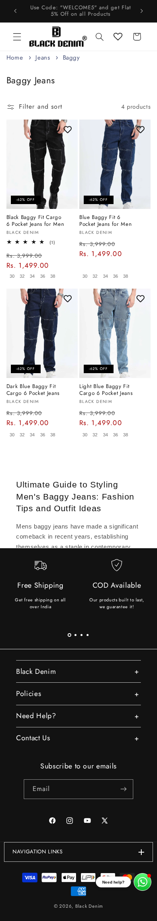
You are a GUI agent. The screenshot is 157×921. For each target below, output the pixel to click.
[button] (17, 36)
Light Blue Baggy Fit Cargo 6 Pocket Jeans (105, 390)
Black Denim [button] (36, 671)
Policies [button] (28, 693)
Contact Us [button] (33, 738)
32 (22, 276)
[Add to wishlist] (68, 130)
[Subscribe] (123, 789)
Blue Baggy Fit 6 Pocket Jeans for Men (105, 221)
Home (14, 57)
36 (42, 276)
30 (12, 276)
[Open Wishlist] (118, 36)
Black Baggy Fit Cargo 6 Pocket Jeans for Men (35, 221)
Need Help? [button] (36, 715)
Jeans (43, 57)
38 (52, 276)
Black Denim (89, 906)
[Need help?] (142, 882)
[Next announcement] (142, 11)
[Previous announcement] (15, 11)
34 (32, 276)
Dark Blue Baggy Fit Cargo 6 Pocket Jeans (33, 390)
